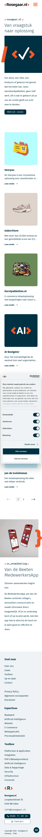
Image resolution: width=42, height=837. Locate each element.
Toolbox (8, 674)
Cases (7, 670)
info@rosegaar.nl (15, 809)
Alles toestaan (21, 451)
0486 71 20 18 (19, 816)
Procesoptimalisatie (14, 735)
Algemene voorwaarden (16, 695)
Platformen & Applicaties (17, 750)
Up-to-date (10, 678)
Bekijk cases (15, 112)
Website (8, 723)
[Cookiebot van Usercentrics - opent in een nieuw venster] (29, 376)
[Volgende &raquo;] (33, 499)
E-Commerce (10, 727)
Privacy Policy (11, 691)
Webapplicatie (11, 731)
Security (8, 771)
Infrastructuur (11, 775)
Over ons (9, 666)
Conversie (9, 780)
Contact (19, 821)
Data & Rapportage (14, 767)
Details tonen (30, 444)
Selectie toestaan (21, 459)
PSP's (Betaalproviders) (16, 759)
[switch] (36, 421)
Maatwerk (9, 715)
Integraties (9, 755)
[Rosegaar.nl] (16, 4)
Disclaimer (9, 699)
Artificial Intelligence (15, 719)
